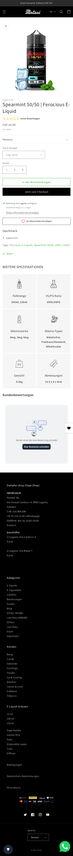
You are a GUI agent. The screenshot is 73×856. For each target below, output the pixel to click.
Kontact (11, 525)
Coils (10, 748)
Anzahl (6, 163)
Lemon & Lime (15, 686)
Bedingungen (14, 764)
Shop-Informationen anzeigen (22, 212)
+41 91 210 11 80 (16, 516)
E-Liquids (27, 245)
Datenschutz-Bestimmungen (23, 776)
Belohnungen (14, 599)
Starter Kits (13, 735)
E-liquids (12, 585)
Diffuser (11, 753)
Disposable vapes (17, 744)
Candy (10, 659)
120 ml (10, 723)
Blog (9, 608)
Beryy (10, 654)
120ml (66, 245)
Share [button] (9, 253)
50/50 (50, 245)
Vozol (10, 631)
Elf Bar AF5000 (15, 613)
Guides (11, 603)
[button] (4, 11)
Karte (10, 541)
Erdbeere (12, 691)
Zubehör (11, 594)
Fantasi (39, 850)
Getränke (12, 663)
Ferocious (14, 245)
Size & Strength (10, 148)
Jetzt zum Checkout (36, 191)
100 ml (10, 718)
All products (14, 787)
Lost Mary (12, 626)
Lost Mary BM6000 (17, 617)
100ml (58, 245)
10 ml (10, 714)
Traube (11, 672)
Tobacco (11, 695)
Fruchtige (12, 668)
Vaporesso (13, 636)
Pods (9, 739)
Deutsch (35, 837)
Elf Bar (10, 622)
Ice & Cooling (14, 677)
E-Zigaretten (14, 590)
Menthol (11, 682)
